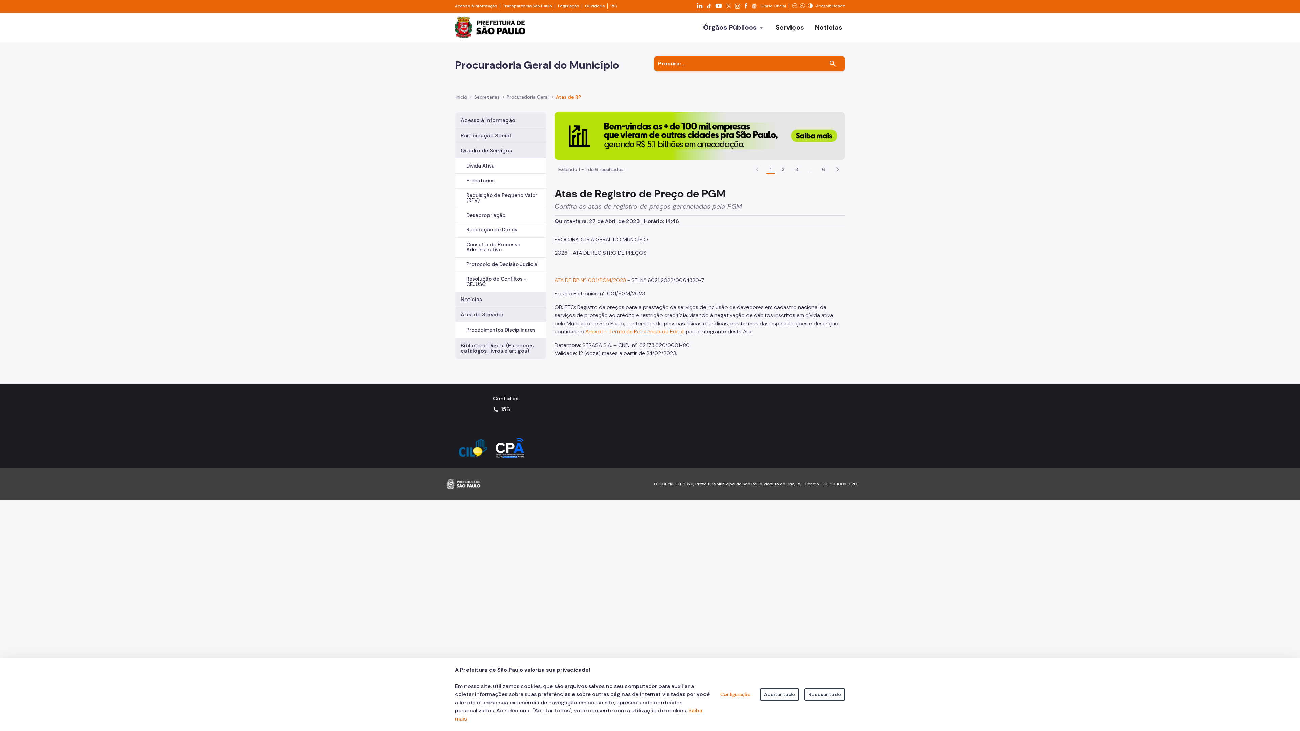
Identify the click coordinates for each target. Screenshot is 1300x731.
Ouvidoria (595, 6)
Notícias (471, 299)
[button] (837, 169)
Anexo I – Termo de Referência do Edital (634, 331)
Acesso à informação (476, 6)
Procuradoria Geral (528, 97)
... (809, 169)
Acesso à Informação (488, 120)
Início (461, 97)
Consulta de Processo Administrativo (493, 247)
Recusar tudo (824, 694)
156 (613, 6)
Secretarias (487, 97)
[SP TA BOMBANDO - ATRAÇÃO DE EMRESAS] (700, 135)
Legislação (568, 6)
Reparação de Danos (491, 229)
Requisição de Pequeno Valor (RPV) (501, 198)
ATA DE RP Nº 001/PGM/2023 (590, 280)
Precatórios (480, 180)
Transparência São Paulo (527, 6)
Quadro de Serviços (486, 150)
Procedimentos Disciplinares (501, 330)
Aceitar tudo (779, 694)
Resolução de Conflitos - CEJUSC (496, 281)
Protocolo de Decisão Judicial (502, 264)
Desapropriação (485, 215)
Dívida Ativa (480, 165)
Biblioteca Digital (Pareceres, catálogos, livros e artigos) (498, 348)
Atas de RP (568, 97)
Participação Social (486, 135)
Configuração (735, 694)
